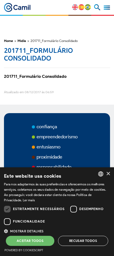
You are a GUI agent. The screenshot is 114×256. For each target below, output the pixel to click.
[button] (57, 231)
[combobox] (100, 174)
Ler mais (29, 200)
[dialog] (57, 211)
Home (8, 41)
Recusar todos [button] (83, 241)
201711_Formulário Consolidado (35, 76)
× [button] (108, 174)
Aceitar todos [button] (30, 241)
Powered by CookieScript (24, 250)
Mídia (21, 41)
